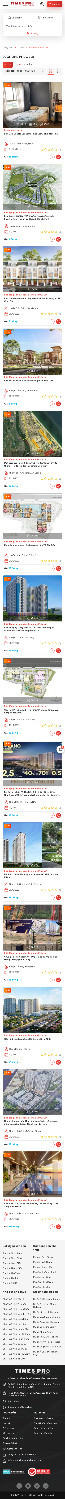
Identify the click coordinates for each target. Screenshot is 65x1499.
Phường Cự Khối (11, 1278)
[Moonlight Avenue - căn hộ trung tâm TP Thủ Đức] (32, 516)
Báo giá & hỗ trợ (11, 1443)
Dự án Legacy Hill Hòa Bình (47, 1347)
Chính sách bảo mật (44, 1418)
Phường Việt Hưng (42, 1262)
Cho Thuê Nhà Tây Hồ (13, 1299)
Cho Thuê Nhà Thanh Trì (15, 1304)
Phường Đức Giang (43, 1257)
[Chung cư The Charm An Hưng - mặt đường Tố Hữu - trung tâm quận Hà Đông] (32, 928)
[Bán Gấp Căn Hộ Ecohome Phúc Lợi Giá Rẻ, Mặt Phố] (32, 105)
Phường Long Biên (12, 1263)
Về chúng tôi (9, 1433)
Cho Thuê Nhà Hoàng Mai (16, 1329)
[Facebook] (19, 1486)
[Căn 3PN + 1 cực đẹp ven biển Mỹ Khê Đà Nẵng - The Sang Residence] (32, 1174)
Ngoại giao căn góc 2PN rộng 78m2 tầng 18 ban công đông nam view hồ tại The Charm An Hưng (31, 1122)
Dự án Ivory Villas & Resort (46, 1342)
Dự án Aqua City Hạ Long (46, 1322)
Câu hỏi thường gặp (13, 1438)
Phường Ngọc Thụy (12, 1258)
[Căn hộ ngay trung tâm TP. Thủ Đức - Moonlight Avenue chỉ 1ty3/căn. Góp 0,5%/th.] (32, 598)
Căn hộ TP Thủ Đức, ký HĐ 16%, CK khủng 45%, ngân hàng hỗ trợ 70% (31, 711)
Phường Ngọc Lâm (12, 1253)
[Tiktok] (37, 1486)
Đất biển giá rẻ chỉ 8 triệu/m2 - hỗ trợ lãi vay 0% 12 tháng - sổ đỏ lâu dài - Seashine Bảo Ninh (30, 464)
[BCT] (39, 1471)
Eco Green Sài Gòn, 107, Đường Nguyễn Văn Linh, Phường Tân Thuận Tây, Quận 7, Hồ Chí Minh (29, 217)
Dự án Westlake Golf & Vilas (47, 1317)
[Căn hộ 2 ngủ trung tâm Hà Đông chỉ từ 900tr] (32, 1010)
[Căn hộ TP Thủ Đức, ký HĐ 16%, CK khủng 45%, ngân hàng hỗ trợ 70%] (32, 681)
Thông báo (8, 1428)
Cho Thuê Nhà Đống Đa (15, 1344)
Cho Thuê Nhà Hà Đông (15, 1324)
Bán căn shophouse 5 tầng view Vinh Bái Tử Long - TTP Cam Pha (32, 300)
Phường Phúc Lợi (41, 1287)
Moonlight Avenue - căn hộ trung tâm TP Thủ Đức (29, 545)
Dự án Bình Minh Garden (45, 1312)
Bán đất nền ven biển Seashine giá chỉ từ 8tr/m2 (29, 381)
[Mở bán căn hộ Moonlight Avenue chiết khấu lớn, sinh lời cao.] (32, 845)
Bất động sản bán (14, 1246)
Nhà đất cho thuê (14, 1291)
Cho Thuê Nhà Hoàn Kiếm (16, 1339)
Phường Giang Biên (12, 1268)
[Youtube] (28, 1486)
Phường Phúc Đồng (43, 1282)
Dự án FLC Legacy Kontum (46, 1299)
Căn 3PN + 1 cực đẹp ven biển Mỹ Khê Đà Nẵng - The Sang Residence (31, 1205)
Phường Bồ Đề (10, 1283)
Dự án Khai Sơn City (43, 1332)
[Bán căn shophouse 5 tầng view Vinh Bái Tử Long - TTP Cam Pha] (32, 269)
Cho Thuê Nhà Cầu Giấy (15, 1349)
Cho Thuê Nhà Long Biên (15, 1319)
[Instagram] (46, 1486)
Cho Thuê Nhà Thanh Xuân (16, 1309)
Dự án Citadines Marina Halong (45, 1305)
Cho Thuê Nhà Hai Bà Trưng (17, 1334)
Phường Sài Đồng (42, 1277)
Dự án (21, 48)
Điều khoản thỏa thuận (45, 1424)
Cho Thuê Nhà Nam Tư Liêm (17, 1314)
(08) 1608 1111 (14, 1402)
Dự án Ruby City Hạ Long (45, 1337)
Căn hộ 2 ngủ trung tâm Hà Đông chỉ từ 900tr (28, 1039)
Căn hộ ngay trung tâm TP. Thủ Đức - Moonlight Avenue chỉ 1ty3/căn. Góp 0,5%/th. (29, 629)
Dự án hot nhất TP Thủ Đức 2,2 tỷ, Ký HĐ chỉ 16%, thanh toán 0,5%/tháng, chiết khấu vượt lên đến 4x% (32, 793)
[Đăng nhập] (42, 4)
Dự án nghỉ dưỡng (45, 1291)
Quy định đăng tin (43, 1433)
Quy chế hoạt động (44, 1428)
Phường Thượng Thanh (44, 1272)
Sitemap (7, 1418)
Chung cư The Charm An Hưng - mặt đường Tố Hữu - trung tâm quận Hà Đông (31, 958)
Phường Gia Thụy (11, 1273)
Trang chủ (7, 48)
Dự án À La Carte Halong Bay (46, 1353)
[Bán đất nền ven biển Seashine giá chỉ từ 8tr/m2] (32, 352)
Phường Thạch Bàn (43, 1267)
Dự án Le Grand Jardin (44, 1327)
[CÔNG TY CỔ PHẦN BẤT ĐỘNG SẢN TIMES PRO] (22, 4)
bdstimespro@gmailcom (20, 1407)
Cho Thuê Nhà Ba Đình (14, 1359)
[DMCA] (14, 1471)
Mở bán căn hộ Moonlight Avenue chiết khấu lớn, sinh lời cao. (31, 876)
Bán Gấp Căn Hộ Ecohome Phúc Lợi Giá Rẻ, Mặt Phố (31, 134)
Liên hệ (6, 1424)
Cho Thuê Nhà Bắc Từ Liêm (16, 1354)
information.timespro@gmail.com (25, 1460)
